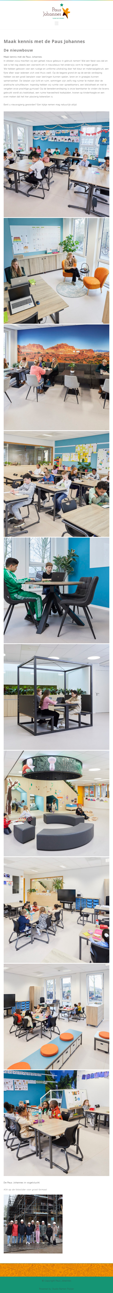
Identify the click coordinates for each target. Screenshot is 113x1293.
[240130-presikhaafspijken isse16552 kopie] (56, 377)
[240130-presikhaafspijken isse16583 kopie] (56, 271)
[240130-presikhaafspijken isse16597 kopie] (56, 164)
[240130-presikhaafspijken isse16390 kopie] (56, 910)
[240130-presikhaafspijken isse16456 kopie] (56, 697)
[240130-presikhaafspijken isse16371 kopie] (56, 1016)
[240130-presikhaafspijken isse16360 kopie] (56, 1123)
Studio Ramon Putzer (63, 1289)
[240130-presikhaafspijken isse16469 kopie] (56, 590)
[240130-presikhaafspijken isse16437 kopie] (56, 803)
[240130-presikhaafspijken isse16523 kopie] (56, 484)
